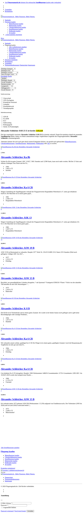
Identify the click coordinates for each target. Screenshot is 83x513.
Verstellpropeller (8, 108)
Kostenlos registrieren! (8, 468)
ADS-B (5, 117)
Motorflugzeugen (70, 141)
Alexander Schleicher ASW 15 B (17, 278)
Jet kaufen (12, 33)
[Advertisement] (41, 426)
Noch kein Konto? (20, 511)
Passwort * (4, 505)
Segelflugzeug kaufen (16, 29)
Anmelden (8, 9)
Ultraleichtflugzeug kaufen (17, 27)
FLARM (6, 119)
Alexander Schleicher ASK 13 (16, 217)
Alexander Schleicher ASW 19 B (17, 248)
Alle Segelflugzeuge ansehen (10, 447)
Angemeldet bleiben (9, 507)
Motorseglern (31, 143)
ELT (4, 121)
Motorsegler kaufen (15, 25)
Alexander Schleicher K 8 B (15, 308)
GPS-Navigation (8, 100)
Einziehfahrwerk (8, 106)
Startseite (8, 43)
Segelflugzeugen (20, 143)
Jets (48, 143)
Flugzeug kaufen (8, 451)
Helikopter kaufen (14, 31)
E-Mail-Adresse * (6, 503)
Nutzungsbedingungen (12, 65)
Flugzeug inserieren (11, 60)
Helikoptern (40, 143)
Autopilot (6, 104)
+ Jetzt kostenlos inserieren (13, 34)
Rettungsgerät (7, 125)
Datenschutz (24, 65)
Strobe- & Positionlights (11, 127)
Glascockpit (7, 98)
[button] (6, 76)
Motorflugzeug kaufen (16, 24)
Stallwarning (7, 123)
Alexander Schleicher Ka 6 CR (17, 187)
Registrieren (9, 11)
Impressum (31, 65)
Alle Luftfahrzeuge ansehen (18, 47)
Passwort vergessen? (7, 511)
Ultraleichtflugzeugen (8, 143)
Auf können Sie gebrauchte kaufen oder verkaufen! (33, 2)
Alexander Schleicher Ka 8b (15, 157)
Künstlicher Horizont (10, 102)
